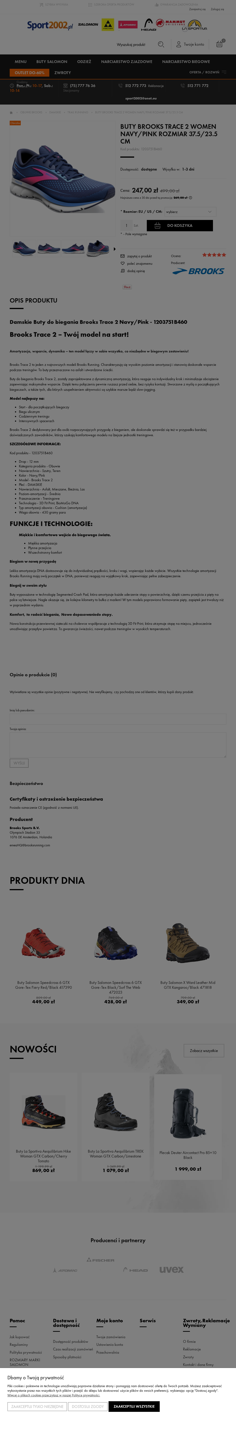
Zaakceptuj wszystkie (134, 1406)
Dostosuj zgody (88, 1406)
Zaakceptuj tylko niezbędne (37, 1406)
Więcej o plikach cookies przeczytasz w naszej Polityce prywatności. (53, 1395)
